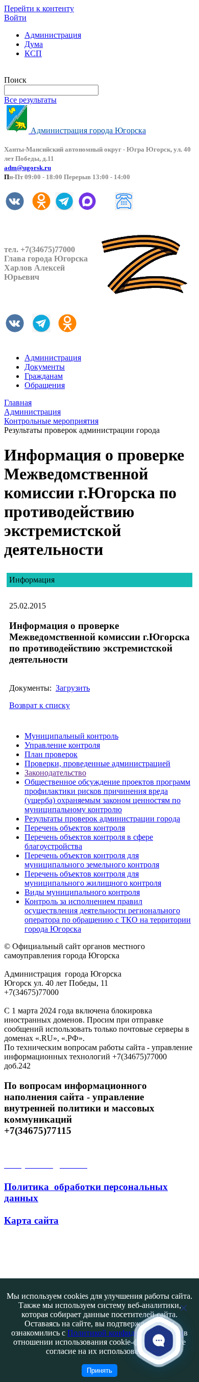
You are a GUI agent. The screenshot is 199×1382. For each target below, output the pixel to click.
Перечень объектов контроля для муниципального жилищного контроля (92, 878)
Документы (44, 366)
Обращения (44, 385)
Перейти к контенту (39, 8)
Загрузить (73, 688)
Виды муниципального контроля (82, 892)
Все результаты (30, 99)
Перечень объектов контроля (74, 827)
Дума (33, 44)
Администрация (52, 35)
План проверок (51, 754)
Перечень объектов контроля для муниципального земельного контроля (91, 860)
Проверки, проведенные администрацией (97, 763)
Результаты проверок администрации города (102, 818)
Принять (99, 1370)
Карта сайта (31, 1220)
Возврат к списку (39, 705)
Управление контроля (62, 745)
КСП (33, 53)
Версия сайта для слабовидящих (60, 70)
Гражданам (43, 376)
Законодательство (55, 772)
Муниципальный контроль (71, 736)
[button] (159, 1340)
